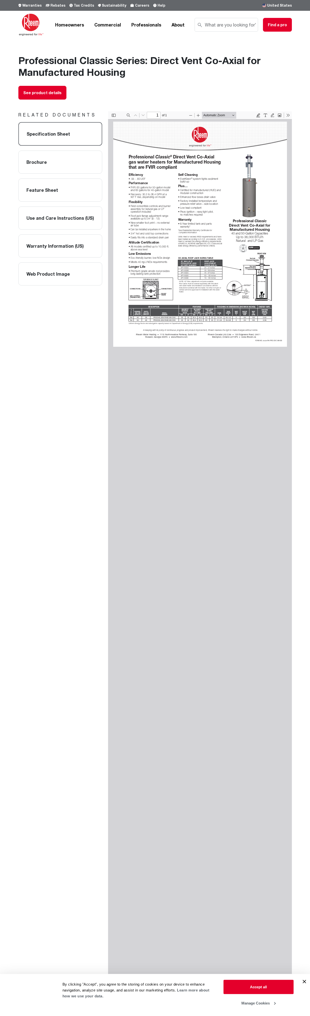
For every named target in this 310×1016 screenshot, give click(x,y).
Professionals (146, 24)
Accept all (258, 987)
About (178, 24)
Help (161, 5)
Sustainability (114, 5)
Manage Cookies (255, 1003)
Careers (142, 5)
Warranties (32, 5)
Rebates (57, 5)
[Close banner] (304, 981)
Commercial (107, 24)
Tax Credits (84, 5)
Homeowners (69, 24)
